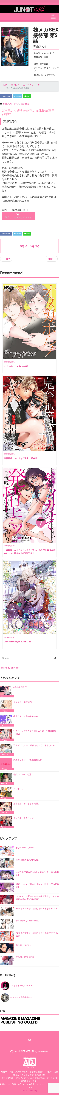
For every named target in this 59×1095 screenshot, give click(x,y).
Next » (51, 259)
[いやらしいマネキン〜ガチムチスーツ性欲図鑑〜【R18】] (6, 735)
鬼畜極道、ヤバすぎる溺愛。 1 (27, 803)
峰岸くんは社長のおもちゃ (25, 716)
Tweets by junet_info (10, 667)
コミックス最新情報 (22, 701)
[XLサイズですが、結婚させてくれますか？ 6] (6, 749)
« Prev (6, 259)
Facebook (7, 96)
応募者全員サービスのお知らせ (27, 759)
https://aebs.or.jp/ (31, 1090)
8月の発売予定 (20, 687)
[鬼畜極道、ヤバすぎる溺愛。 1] (6, 808)
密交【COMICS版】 (22, 774)
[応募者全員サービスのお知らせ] (6, 764)
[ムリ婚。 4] (6, 793)
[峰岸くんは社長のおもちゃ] (6, 720)
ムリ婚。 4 (18, 788)
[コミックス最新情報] (6, 706)
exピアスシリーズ (11, 103)
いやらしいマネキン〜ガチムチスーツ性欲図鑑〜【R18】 (35, 732)
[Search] (55, 658)
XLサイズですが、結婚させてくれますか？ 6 (33, 745)
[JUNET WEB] (29, 9)
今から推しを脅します (23, 817)
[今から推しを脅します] (6, 822)
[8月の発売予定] (6, 691)
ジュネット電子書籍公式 (21, 997)
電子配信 (25, 103)
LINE (28, 96)
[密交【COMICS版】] (6, 779)
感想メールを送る (30, 246)
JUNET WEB (25, 1051)
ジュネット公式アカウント (21, 985)
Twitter (18, 96)
